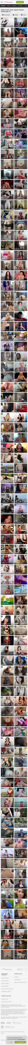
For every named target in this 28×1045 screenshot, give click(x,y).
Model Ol (16, 977)
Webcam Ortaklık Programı (20, 982)
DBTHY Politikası (5, 983)
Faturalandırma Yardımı (6, 1001)
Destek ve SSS (4, 999)
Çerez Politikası (4, 986)
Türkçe (20, 969)
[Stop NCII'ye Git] (10, 1027)
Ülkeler (16, 14)
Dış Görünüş (7, 14)
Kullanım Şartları (5, 980)
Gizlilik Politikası (5, 978)
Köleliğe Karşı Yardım (6, 991)
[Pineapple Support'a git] (2, 1027)
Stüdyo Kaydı (17, 979)
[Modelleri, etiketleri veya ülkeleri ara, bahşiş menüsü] (26, 5)
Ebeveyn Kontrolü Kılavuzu (7, 988)
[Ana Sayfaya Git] (8, 2)
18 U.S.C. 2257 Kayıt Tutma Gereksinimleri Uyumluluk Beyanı (12, 1032)
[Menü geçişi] (1, 2)
